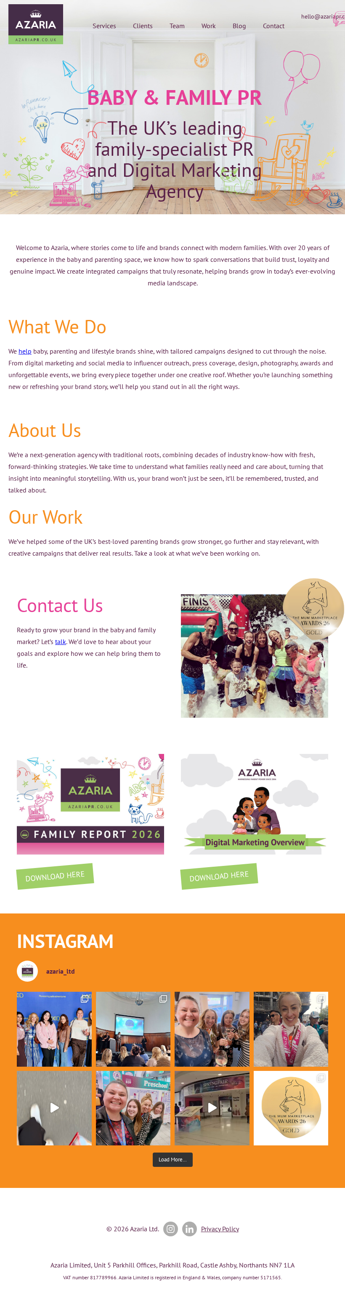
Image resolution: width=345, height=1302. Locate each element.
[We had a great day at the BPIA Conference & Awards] (133, 1029)
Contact (273, 25)
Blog (239, 25)
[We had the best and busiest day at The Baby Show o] (54, 1108)
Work (209, 25)
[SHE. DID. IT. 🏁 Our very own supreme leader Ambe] (291, 1029)
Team (177, 25)
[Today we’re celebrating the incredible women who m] (133, 1108)
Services (104, 25)
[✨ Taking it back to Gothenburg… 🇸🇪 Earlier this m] (54, 1029)
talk (60, 641)
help (25, 351)
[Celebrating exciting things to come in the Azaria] (212, 1029)
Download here (55, 876)
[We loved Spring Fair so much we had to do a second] (212, 1108)
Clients (143, 25)
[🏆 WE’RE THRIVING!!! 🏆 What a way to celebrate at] (291, 1108)
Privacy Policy (220, 1229)
